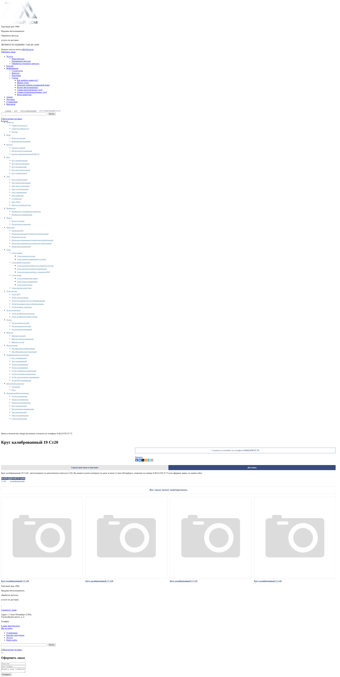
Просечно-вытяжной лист (21, 205)
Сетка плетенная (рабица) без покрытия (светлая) (35, 266)
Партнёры (16, 75)
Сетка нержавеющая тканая (27, 278)
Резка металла (18, 59)
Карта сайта (11, 640)
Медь (14, 390)
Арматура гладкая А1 (19, 125)
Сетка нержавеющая (19, 419)
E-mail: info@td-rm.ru (10, 626)
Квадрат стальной (18, 148)
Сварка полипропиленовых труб (32, 92)
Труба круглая (11, 291)
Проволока (10, 227)
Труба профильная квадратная (23, 313)
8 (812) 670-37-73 (251, 450)
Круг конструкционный (20, 164)
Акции (9, 97)
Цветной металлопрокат (15, 384)
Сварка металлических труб (29, 90)
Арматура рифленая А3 (20, 129)
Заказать (139, 457)
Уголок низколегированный (22, 329)
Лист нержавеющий (19, 412)
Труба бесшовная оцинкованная (24, 374)
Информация (12, 68)
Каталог (10, 66)
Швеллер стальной (19, 336)
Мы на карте (6, 628)
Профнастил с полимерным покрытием (26, 211)
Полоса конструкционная (21, 224)
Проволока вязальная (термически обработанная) (30, 234)
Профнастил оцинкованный (22, 215)
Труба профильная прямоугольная (24, 317)
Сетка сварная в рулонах (26, 256)
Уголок (9, 320)
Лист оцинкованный (19, 192)
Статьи (15, 78)
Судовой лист (17, 199)
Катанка (15, 132)
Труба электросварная (20, 298)
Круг (8, 157)
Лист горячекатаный (19, 180)
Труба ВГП (16, 294)
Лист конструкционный (20, 186)
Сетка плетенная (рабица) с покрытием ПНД (33, 272)
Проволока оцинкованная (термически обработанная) (32, 243)
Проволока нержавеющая (21, 247)
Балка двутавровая (19, 138)
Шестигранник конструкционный (24, 352)
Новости (16, 73)
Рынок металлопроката (27, 87)
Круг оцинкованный (19, 173)
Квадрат (9, 145)
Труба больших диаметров (22, 307)
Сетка (8, 250)
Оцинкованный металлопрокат (17, 355)
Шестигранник (11, 345)
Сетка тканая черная (24, 285)
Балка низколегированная (21, 141)
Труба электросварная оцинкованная (25, 377)
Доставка (10, 99)
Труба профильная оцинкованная (24, 371)
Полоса (9, 218)
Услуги (9, 56)
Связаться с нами (9, 610)
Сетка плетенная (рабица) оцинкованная (32, 269)
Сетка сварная (17, 253)
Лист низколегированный (21, 183)
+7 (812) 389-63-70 (18, 621)
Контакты (10, 104)
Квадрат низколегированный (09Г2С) (26, 154)
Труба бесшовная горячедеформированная (28, 304)
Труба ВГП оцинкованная (21, 380)
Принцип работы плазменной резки (33, 85)
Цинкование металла (21, 61)
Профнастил (11, 208)
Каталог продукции (15, 635)
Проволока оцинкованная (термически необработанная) (32, 240)
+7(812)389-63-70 (9, 47)
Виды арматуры (24, 94)
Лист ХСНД (16, 202)
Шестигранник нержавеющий (23, 409)
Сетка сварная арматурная (21, 288)
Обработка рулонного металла (25, 63)
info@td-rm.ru (28, 49)
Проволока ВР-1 (18, 231)
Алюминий (16, 387)
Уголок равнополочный (20, 323)
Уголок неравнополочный (21, 326)
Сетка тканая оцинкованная (27, 282)
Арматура (10, 122)
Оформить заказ (8, 52)
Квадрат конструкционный (22, 151)
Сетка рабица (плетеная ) (21, 262)
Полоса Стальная (18, 221)
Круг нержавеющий (19, 167)
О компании (12, 102)
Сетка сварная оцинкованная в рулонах (31, 259)
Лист (8, 176)
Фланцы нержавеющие (20, 400)
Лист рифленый (17, 196)
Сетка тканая (16, 275)
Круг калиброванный (19, 160)
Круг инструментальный (21, 170)
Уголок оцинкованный (20, 364)
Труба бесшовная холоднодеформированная (28, 301)
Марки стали (23, 83)
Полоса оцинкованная (20, 368)
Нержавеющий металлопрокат (17, 393)
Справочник (17, 71)
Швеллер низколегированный (22, 339)
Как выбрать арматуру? (27, 80)
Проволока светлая (19, 237)
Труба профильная (13, 310)
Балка (8, 135)
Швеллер (9, 333)
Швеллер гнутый (18, 342)
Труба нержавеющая (19, 396)
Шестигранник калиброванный (23, 349)
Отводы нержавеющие (20, 415)
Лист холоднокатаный (20, 189)
